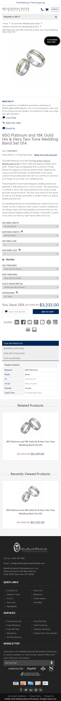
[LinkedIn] (31, 690)
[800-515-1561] (42, 9)
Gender (8, 388)
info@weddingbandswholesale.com (27, 563)
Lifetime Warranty (42, 629)
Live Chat (10, 117)
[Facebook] (21, 690)
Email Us (10, 128)
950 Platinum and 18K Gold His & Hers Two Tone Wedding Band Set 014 (30, 511)
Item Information (13, 343)
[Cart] (46, 9)
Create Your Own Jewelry (45, 633)
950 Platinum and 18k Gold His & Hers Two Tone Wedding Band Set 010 (30, 443)
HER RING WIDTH (11, 231)
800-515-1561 (13, 122)
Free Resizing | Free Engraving (30, 2)
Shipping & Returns (14, 348)
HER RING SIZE (10, 250)
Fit (6, 378)
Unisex (28, 388)
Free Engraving (14, 621)
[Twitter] (26, 690)
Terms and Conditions (17, 696)
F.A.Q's (10, 598)
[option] (30, 436)
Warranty (38, 594)
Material (8, 369)
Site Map (38, 602)
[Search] (56, 17)
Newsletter (12, 606)
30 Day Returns (14, 637)
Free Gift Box (13, 629)
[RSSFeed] (41, 690)
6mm (27, 374)
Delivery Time (13, 594)
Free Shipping (13, 625)
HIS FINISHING (9, 265)
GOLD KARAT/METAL (12, 283)
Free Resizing (40, 621)
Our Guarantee (12, 358)
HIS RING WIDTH (10, 222)
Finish (7, 383)
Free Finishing (40, 625)
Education (11, 633)
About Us (38, 590)
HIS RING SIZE (9, 240)
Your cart (11, 602)
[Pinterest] (36, 690)
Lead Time (9, 392)
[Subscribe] (51, 663)
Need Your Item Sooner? (45, 154)
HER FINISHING (10, 274)
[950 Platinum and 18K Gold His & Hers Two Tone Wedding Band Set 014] (30, 494)
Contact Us (12, 590)
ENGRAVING (8, 292)
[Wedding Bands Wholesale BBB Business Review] (43, 668)
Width (7, 374)
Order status (39, 598)
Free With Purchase (14, 353)
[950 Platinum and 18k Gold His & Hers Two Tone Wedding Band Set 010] (30, 426)
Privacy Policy (35, 696)
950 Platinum (31, 369)
